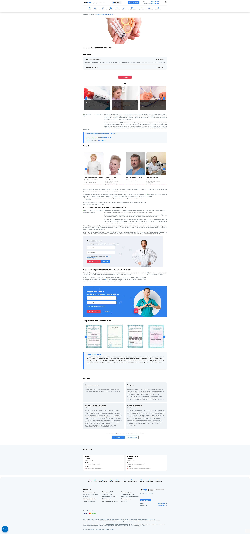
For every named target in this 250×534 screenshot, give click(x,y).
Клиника (116, 2)
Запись (5, 529)
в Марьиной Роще (92, 138)
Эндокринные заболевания (109, 501)
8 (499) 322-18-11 (155, 3)
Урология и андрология (89, 501)
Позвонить (105, 261)
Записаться (125, 77)
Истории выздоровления (128, 494)
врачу (107, 279)
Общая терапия (106, 499)
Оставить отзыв (132, 437)
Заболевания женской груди (110, 496)
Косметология (149, 10)
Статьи (111, 10)
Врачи (95, 10)
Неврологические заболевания (129, 496)
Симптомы (117, 10)
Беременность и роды (89, 492)
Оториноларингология (89, 499)
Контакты (141, 10)
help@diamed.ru (140, 525)
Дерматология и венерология (91, 494)
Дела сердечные (107, 494)
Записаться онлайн (93, 261)
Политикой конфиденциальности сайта (117, 524)
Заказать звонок (134, 2)
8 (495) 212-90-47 (155, 1)
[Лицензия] (94, 336)
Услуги (90, 10)
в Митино (89, 140)
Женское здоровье (126, 492)
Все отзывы (118, 437)
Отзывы (124, 10)
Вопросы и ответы (132, 10)
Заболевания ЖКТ (107, 492)
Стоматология (158, 10)
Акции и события (103, 10)
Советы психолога (126, 499)
